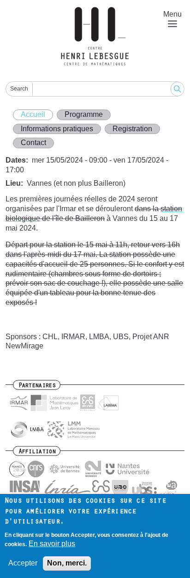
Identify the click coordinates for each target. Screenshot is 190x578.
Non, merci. (67, 563)
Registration (132, 129)
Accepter (22, 563)
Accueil (33, 114)
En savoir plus (52, 544)
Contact (33, 142)
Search (19, 88)
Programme (84, 114)
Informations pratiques (57, 129)
